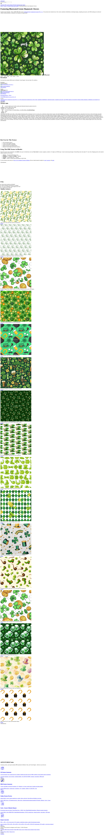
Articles (10, 4)
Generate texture (19, 4)
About (24, 4)
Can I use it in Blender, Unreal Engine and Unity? (11, 186)
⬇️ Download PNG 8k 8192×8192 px (4, 93)
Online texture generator (29, 829)
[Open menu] (1, 3)
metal (53, 160)
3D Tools (14, 4)
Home (1, 6)
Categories (2, 4)
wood (45, 160)
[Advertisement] (52, 23)
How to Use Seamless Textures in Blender (22, 160)
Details (1, 223)
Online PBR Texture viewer (19, 829)
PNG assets (7, 4)
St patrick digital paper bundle (13, 6)
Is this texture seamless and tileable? (8, 184)
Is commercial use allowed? (7, 187)
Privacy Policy (6, 831)
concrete (48, 160)
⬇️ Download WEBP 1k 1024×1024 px (5, 87)
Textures (5, 6)
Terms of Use (12, 831)
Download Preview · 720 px (5, 95)
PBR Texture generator (9, 829)
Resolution (2, 82)
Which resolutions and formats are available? (10, 185)
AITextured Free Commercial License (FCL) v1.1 (33, 11)
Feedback (2, 833)
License (1, 831)
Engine (1, 89)
